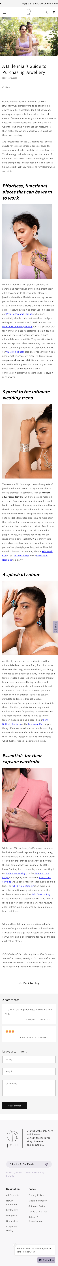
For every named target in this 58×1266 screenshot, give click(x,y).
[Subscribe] (47, 1164)
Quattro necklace (15, 351)
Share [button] (8, 87)
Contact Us (12, 1221)
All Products (12, 1195)
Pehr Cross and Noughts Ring (17, 326)
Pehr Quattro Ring (41, 894)
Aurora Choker (21, 555)
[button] (46, 12)
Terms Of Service (37, 1211)
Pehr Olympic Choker (23, 885)
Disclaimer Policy (37, 1200)
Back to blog (31, 983)
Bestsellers (12, 1210)
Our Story (11, 1215)
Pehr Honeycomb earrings (19, 313)
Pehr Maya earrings (16, 873)
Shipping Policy (36, 1206)
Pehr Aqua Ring (36, 723)
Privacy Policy (36, 1195)
